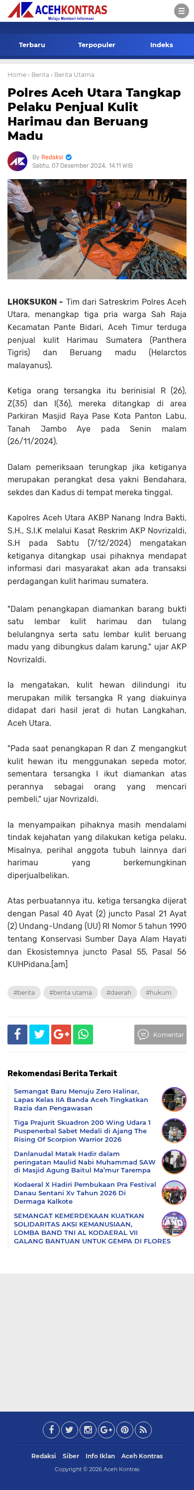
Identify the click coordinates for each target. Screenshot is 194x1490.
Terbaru (32, 45)
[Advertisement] (97, 1341)
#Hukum (159, 992)
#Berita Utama (70, 992)
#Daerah (118, 992)
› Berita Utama (73, 74)
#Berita (24, 992)
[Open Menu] (181, 10)
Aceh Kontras (142, 1456)
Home (16, 74)
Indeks (161, 45)
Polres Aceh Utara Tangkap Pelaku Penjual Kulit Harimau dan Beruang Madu (94, 113)
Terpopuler (96, 45)
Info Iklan (100, 1456)
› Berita (38, 74)
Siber (71, 1456)
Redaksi (43, 1456)
